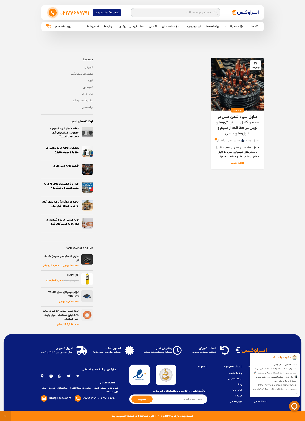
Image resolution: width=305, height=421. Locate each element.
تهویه (89, 80)
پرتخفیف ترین (235, 378)
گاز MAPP (73, 275)
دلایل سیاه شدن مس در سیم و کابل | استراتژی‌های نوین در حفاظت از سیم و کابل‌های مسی (237, 125)
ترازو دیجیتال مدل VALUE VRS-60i (63, 294)
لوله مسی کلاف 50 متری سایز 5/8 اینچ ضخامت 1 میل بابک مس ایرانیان (61, 315)
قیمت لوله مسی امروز (66, 166)
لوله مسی (237, 110)
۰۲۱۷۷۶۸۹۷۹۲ (107, 398)
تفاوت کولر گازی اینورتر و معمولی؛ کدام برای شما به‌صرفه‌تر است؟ (64, 132)
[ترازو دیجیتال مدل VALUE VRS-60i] (87, 297)
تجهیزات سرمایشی (82, 74)
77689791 (74, 13)
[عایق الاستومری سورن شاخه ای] (87, 261)
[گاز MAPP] (87, 279)
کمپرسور (88, 87)
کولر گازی (87, 94)
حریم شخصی (236, 401)
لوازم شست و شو (83, 100)
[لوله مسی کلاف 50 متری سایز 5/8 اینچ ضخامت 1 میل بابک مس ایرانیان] (87, 318)
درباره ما (238, 395)
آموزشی (88, 67)
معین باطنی (233, 140)
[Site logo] (245, 12)
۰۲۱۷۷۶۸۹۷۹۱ (89, 398)
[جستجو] (215, 12)
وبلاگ (239, 384)
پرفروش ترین (235, 373)
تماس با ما (237, 390)
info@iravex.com (60, 398)
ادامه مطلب (237, 163)
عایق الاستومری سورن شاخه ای (61, 258)
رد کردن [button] (5, 416)
